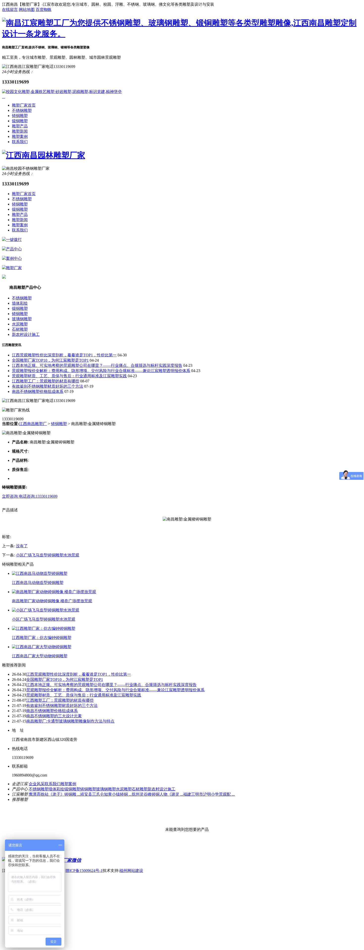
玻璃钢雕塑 (22, 319)
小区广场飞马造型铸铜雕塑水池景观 (47, 555)
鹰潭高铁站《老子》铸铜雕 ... (54, 794)
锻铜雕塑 (20, 121)
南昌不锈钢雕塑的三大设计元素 (54, 716)
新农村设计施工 (26, 334)
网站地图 (27, 9)
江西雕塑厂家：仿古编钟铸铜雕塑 (41, 637)
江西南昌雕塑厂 (33, 424)
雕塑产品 (20, 126)
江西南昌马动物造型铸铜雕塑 (37, 582)
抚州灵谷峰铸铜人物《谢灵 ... (157, 794)
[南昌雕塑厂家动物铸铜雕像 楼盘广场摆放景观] (54, 592)
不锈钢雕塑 (22, 110)
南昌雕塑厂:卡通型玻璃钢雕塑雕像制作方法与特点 (70, 721)
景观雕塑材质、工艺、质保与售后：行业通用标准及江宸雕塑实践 (69, 376)
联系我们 (20, 142)
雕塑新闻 (20, 131)
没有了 (22, 546)
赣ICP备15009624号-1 (84, 870)
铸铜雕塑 (20, 116)
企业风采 (37, 784)
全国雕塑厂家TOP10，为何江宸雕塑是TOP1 (50, 360)
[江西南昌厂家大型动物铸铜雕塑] (41, 647)
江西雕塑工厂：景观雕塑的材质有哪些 (45, 381)
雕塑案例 (20, 136)
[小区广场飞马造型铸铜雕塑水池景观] (45, 610)
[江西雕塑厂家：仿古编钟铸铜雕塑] (43, 628)
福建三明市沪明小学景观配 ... (209, 794)
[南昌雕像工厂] (182, 33)
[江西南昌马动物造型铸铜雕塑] (39, 573)
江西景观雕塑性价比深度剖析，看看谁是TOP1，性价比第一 (64, 355)
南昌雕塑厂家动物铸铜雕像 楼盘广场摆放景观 (52, 601)
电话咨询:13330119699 (38, 496)
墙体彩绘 (20, 303)
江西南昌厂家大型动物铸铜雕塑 (39, 656)
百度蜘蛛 (44, 9)
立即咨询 (10, 496)
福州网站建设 (131, 870)
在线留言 (10, 9)
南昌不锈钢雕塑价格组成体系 (37, 391)
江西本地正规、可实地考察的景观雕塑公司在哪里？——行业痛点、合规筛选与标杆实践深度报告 (97, 365)
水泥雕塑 (20, 324)
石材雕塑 (20, 329)
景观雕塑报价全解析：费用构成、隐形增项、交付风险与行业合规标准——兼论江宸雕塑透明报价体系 (101, 371)
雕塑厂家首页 (24, 105)
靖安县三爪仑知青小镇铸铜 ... (106, 794)
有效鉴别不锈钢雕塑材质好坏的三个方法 (47, 386)
